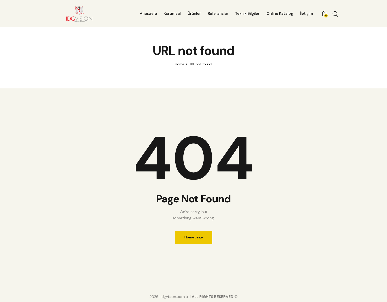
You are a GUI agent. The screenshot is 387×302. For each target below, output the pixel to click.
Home (179, 64)
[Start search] (335, 14)
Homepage (193, 237)
